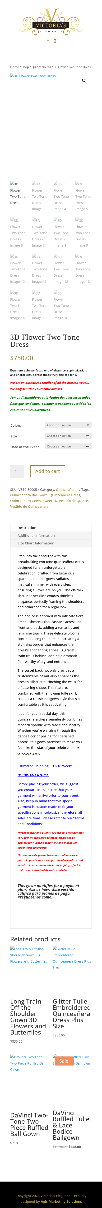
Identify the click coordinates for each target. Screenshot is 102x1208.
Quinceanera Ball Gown (29, 495)
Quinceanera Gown (25, 500)
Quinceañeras (41, 67)
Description (27, 527)
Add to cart (47, 471)
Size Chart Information (36, 543)
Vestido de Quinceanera (29, 506)
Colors (15, 425)
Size (13, 436)
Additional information (36, 535)
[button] (84, 80)
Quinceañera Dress (65, 495)
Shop (25, 67)
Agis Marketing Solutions (61, 1201)
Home (14, 67)
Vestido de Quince (73, 500)
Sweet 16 (50, 500)
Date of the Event (24, 447)
